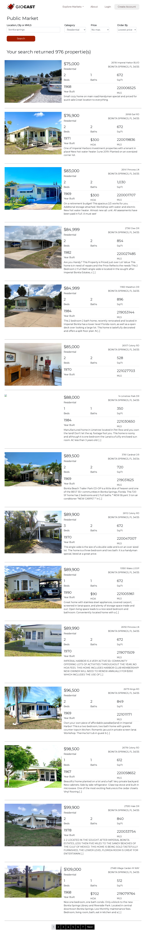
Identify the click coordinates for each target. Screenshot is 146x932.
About (94, 6)
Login (108, 6)
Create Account (127, 6)
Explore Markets (72, 6)
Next (90, 927)
